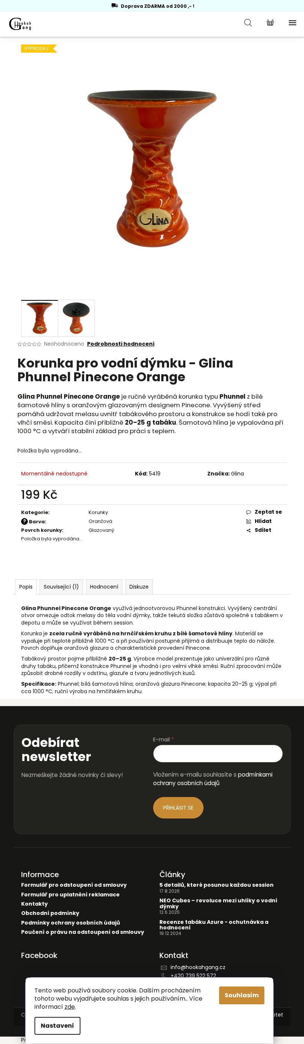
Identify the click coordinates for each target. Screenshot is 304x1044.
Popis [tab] (26, 586)
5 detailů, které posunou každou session (216, 885)
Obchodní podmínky (50, 913)
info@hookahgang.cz (198, 967)
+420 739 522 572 (193, 975)
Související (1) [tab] (61, 586)
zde (70, 1006)
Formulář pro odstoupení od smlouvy (74, 885)
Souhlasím (242, 995)
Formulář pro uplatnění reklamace (70, 895)
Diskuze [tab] (139, 586)
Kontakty (34, 904)
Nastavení (57, 1025)
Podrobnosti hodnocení (121, 344)
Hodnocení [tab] (104, 586)
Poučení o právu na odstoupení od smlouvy (82, 932)
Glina (237, 473)
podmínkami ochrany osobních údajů (212, 779)
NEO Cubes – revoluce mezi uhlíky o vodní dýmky (218, 903)
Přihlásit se (178, 807)
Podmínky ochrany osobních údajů (70, 923)
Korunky (98, 512)
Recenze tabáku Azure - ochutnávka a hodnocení (213, 925)
